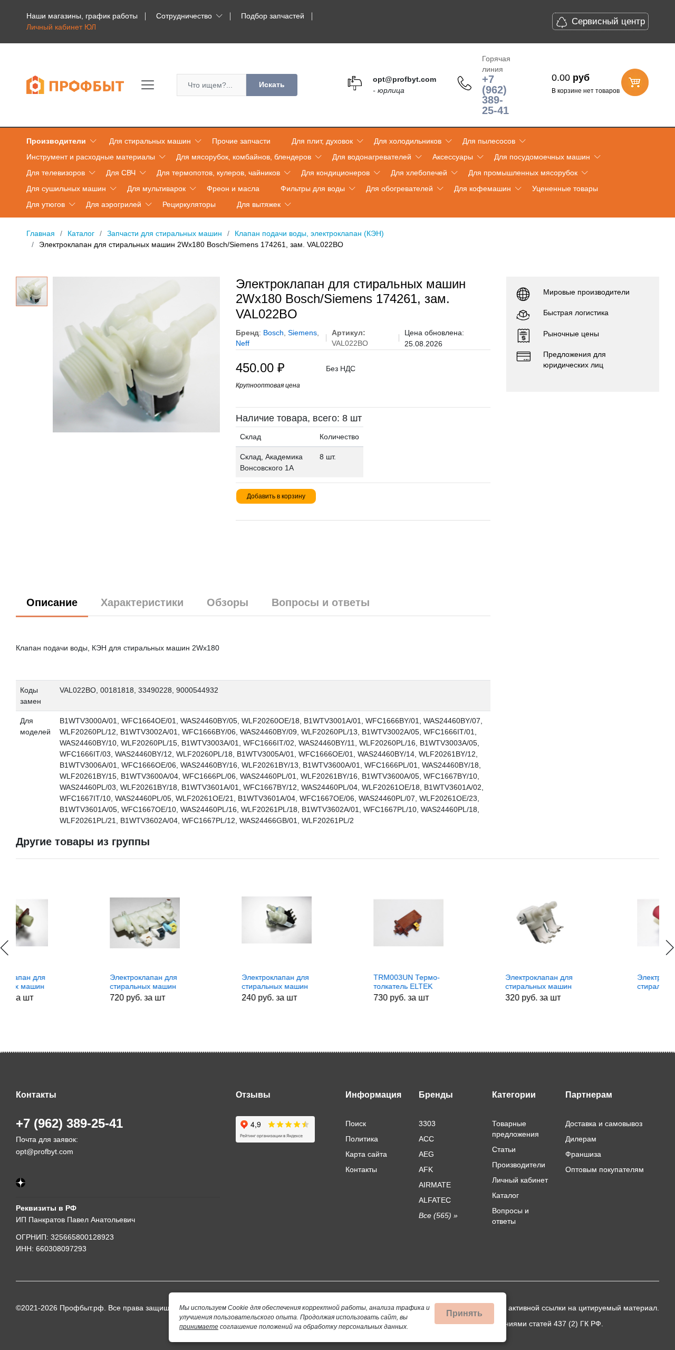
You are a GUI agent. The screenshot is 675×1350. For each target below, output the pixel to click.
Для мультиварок (156, 188)
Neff (242, 343)
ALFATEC (435, 1200)
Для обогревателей (399, 188)
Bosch (273, 332)
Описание (52, 602)
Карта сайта (366, 1154)
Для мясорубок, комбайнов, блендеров (243, 157)
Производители (56, 141)
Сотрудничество (184, 16)
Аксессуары (452, 157)
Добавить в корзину (276, 496)
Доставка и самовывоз (603, 1123)
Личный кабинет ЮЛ (61, 27)
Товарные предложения (515, 1128)
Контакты (361, 1169)
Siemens (302, 332)
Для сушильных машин (66, 188)
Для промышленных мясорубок (522, 172)
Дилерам (580, 1139)
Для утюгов (45, 204)
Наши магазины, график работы (82, 16)
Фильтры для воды (313, 188)
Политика (361, 1139)
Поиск (355, 1123)
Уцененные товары (565, 188)
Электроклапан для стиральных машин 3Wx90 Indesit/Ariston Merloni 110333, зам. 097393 (64, 982)
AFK (426, 1169)
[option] (136, 355)
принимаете (198, 1326)
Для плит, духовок (322, 141)
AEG (426, 1154)
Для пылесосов (488, 141)
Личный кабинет (520, 1180)
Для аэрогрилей (113, 204)
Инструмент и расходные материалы (90, 157)
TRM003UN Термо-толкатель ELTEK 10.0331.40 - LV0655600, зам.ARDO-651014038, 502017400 (334, 982)
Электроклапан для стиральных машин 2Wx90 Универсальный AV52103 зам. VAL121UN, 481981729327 (204, 982)
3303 (427, 1123)
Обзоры (227, 602)
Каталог (505, 1195)
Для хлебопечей (419, 172)
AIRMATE (435, 1185)
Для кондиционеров (335, 172)
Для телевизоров (55, 172)
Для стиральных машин (150, 141)
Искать (272, 84)
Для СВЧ (121, 172)
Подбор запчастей (272, 16)
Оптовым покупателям (604, 1169)
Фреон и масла (233, 188)
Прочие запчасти (241, 141)
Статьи (504, 1149)
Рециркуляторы (189, 204)
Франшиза (583, 1154)
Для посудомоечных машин (542, 157)
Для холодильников (407, 141)
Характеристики (142, 602)
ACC (426, 1139)
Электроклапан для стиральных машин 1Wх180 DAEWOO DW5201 (589, 982)
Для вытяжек (259, 204)
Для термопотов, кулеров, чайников (218, 172)
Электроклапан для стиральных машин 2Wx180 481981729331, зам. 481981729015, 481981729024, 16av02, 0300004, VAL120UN (465, 982)
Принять (464, 1313)
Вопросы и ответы (321, 602)
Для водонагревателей (371, 157)
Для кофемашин (482, 188)
